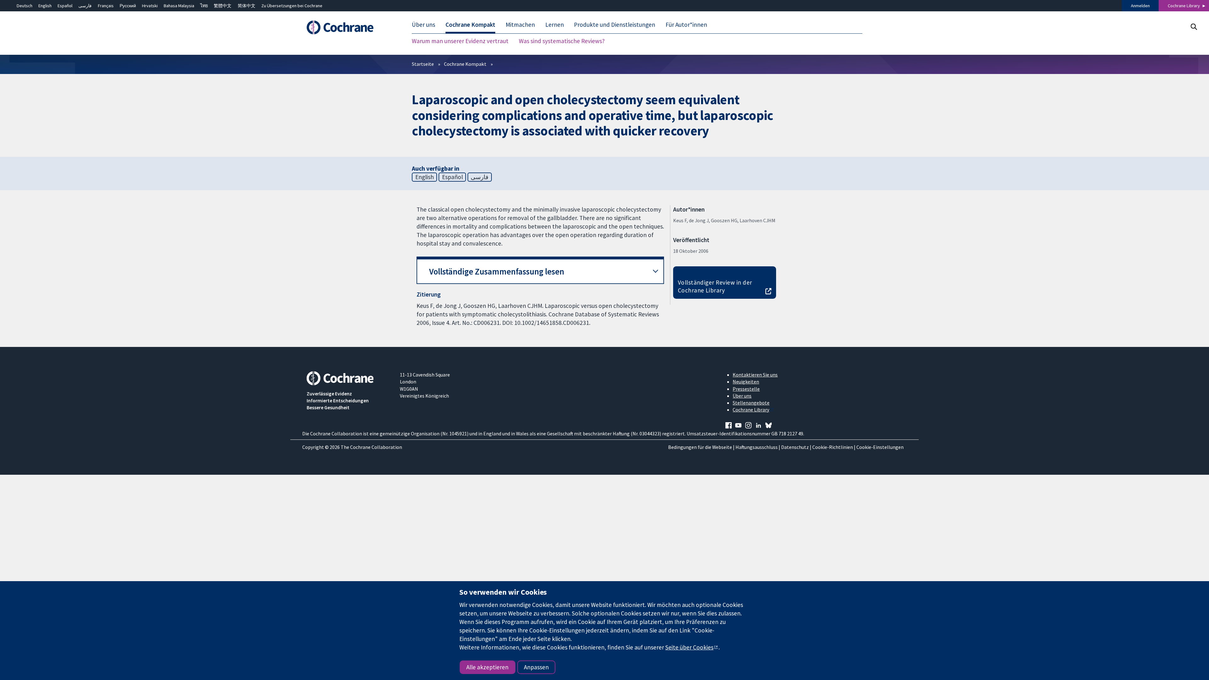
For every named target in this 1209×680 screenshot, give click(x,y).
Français (106, 5)
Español (65, 5)
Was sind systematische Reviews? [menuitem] (562, 41)
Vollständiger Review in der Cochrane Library (715, 286)
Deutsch (24, 5)
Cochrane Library (1184, 5)
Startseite (423, 64)
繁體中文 (222, 5)
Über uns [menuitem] (423, 24)
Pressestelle (746, 389)
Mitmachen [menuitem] (520, 24)
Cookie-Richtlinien (832, 447)
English (45, 5)
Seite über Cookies (689, 647)
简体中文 (246, 5)
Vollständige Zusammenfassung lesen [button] (496, 271)
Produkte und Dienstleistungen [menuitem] (614, 24)
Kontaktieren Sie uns (755, 374)
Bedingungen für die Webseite (700, 447)
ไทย (204, 5)
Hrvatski (150, 5)
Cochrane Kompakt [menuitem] (470, 24)
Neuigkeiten (746, 381)
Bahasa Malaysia (179, 5)
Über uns (742, 396)
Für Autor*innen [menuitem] (686, 24)
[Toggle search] (1194, 27)
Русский (128, 5)
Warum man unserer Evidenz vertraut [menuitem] (460, 41)
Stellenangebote (751, 403)
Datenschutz (795, 447)
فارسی (85, 5)
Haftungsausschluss (756, 447)
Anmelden (1140, 5)
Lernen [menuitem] (554, 24)
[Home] (349, 27)
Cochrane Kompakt (465, 64)
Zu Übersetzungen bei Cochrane (291, 5)
